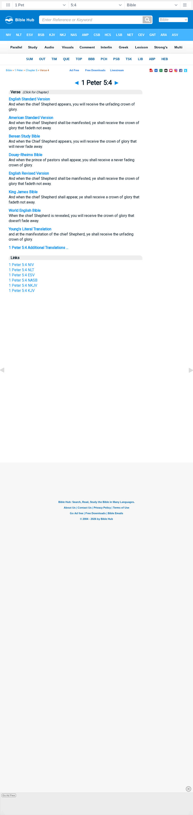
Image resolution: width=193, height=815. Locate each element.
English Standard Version (29, 99)
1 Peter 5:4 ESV (22, 275)
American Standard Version (31, 117)
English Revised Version (29, 173)
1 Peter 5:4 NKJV (23, 285)
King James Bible (23, 192)
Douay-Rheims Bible (25, 155)
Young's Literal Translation (30, 229)
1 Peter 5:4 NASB (23, 280)
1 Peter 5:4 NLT (21, 270)
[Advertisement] (96, 418)
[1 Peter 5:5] (187, 381)
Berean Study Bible (24, 136)
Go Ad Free (9, 795)
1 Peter (19, 70)
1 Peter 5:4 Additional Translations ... (38, 247)
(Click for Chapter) (34, 92)
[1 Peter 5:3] (6, 381)
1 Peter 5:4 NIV (21, 265)
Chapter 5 (31, 70)
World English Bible (25, 210)
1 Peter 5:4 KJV (22, 290)
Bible (9, 70)
